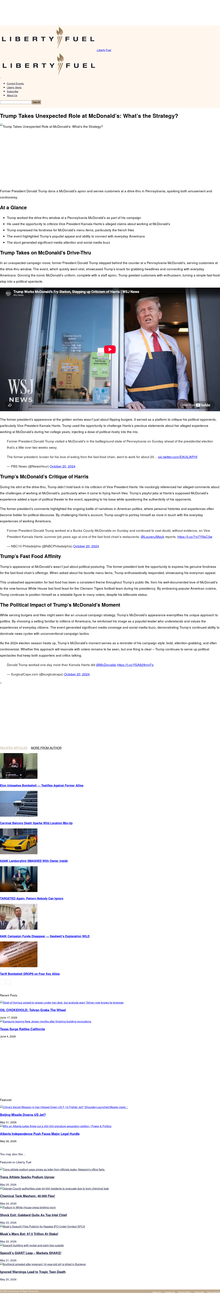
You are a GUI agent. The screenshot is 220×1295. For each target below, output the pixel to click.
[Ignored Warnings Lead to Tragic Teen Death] (43, 1264)
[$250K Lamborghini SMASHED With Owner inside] (18, 853)
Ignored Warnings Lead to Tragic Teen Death (33, 1271)
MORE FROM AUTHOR (46, 748)
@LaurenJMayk (152, 536)
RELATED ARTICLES (14, 748)
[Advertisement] (110, 155)
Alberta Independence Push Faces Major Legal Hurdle (40, 1133)
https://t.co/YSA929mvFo (135, 664)
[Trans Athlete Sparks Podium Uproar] (52, 1169)
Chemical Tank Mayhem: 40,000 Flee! (27, 1196)
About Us (12, 95)
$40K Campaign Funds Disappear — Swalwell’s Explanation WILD (45, 936)
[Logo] (0, 77)
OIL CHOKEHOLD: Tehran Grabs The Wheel (33, 1010)
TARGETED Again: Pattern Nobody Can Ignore (31, 898)
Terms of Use (213, 1292)
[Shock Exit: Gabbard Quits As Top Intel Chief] (28, 1207)
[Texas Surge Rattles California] (45, 1021)
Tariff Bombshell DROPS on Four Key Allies (30, 974)
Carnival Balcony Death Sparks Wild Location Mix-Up (36, 823)
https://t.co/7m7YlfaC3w (194, 536)
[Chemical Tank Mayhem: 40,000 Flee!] (54, 1188)
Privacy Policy (184, 1292)
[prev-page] (2, 982)
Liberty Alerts (14, 87)
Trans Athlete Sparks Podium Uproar (27, 1177)
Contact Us (169, 1292)
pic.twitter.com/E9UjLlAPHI (177, 456)
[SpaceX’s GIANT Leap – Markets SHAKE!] (32, 1245)
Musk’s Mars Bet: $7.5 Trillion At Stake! (29, 1233)
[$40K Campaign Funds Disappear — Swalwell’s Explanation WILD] (18, 928)
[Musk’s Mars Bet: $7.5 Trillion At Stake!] (42, 1226)
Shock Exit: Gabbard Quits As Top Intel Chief (33, 1215)
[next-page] (8, 982)
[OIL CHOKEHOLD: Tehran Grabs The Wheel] (62, 1002)
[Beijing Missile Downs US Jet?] (64, 1107)
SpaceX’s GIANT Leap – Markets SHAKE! (30, 1253)
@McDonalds (106, 664)
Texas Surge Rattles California (22, 1029)
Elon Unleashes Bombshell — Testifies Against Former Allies (41, 785)
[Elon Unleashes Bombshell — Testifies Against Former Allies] (18, 778)
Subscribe (12, 91)
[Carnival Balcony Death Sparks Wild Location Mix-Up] (18, 815)
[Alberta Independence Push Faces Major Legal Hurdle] (55, 1126)
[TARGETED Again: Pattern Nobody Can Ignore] (18, 891)
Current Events (15, 83)
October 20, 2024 (62, 466)
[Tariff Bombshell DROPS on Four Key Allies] (18, 966)
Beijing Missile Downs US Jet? (23, 1114)
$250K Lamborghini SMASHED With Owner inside (34, 861)
